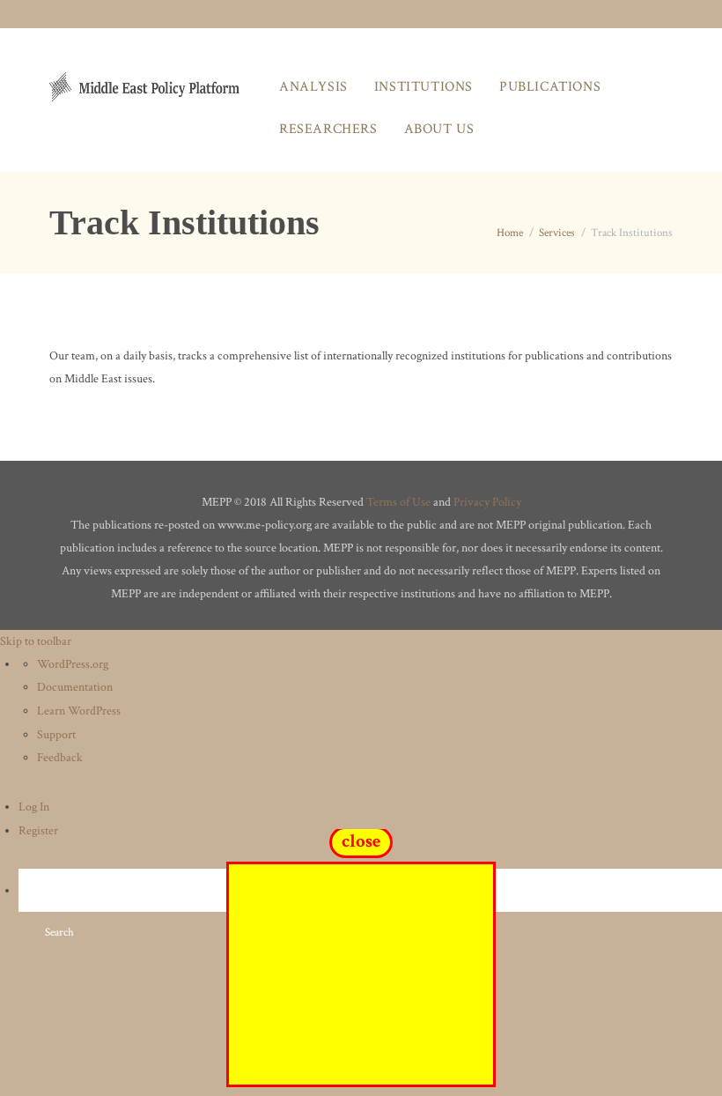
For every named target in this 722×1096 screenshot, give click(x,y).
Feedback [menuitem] (60, 758)
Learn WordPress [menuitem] (79, 711)
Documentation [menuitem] (75, 687)
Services (557, 233)
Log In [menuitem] (33, 807)
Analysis (313, 87)
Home (510, 233)
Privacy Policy (487, 502)
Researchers (328, 129)
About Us (439, 129)
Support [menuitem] (56, 735)
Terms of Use (398, 502)
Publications (549, 87)
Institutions (423, 87)
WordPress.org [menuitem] (72, 664)
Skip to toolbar (35, 641)
